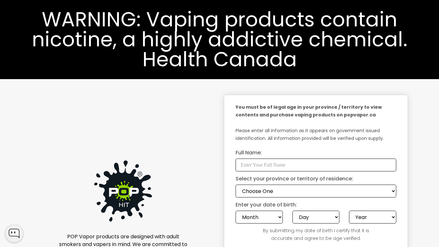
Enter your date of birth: (266, 205)
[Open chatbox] (14, 233)
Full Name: (249, 153)
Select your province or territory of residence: (294, 179)
